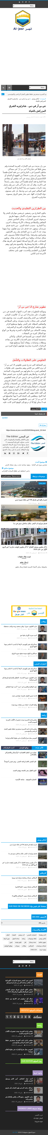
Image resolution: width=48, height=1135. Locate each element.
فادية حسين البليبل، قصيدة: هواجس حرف (24, 696)
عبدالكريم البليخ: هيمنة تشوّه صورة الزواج (24, 653)
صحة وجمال (32, 942)
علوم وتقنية (18, 942)
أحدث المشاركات (8, 748)
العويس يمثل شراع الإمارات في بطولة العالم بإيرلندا (21, 738)
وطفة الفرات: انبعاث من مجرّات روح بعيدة (24, 705)
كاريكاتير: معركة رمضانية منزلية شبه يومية (24, 878)
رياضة (12, 94)
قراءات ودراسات (41, 946)
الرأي (7, 935)
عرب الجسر (39, 1115)
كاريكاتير (31, 946)
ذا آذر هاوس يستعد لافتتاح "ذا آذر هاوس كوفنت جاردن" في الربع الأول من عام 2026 (25, 548)
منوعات (17, 946)
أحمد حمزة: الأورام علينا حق (28, 635)
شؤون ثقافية (42, 942)
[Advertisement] (24, 60)
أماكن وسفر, (30, 117)
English (34, 950)
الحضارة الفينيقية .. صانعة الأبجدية (26, 779)
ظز (25, 942)
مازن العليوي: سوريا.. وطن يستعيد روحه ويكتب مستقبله (20, 626)
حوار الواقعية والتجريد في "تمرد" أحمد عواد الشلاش (21, 687)
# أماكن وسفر (35, 409)
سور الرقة (7, 939)
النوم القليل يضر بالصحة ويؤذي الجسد (25, 770)
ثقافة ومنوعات (32, 939)
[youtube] (19, 2)
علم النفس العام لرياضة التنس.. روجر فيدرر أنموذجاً (20, 761)
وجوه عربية (43, 950)
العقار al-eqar (38, 1118)
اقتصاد (14, 935)
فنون (11, 942)
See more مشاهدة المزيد (11, 476)
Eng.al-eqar (39, 1121)
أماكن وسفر (35, 99)
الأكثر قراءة (39, 748)
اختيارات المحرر (31, 935)
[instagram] (23, 2)
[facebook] (29, 2)
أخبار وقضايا (42, 935)
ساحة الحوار (15, 939)
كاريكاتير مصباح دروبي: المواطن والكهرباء (24, 896)
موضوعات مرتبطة (38, 476)
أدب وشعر (21, 935)
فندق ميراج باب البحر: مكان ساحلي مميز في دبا (30, 523)
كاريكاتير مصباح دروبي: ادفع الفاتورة (26, 887)
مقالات (24, 946)
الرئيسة (43, 99)
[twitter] (26, 2)
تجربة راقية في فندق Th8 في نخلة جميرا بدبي (31, 500)
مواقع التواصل (24, 748)
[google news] (29, 611)
